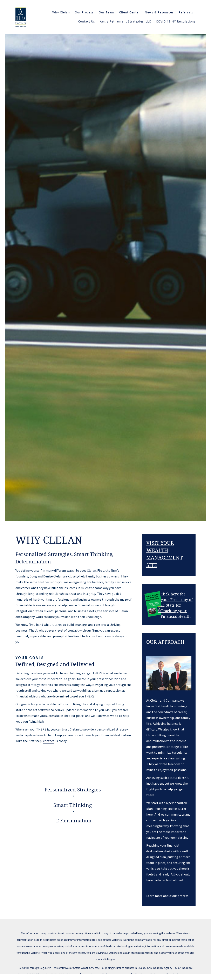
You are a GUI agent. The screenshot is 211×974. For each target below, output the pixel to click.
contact (48, 741)
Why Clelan (61, 12)
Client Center (129, 12)
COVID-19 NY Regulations (176, 21)
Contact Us (86, 21)
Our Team (106, 12)
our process (180, 896)
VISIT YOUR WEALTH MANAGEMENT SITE (164, 554)
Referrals (186, 12)
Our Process (84, 12)
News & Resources (159, 12)
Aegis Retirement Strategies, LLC (125, 21)
